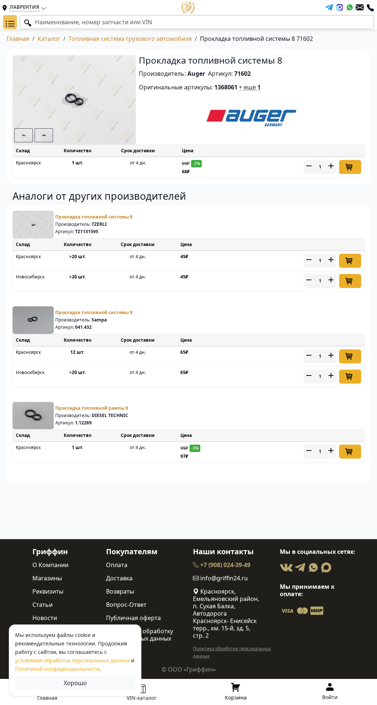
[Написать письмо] (360, 7)
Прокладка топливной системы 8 (94, 217)
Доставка (119, 578)
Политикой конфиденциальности (57, 668)
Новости (44, 618)
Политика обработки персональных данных (232, 652)
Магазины (47, 578)
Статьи (42, 605)
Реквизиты (47, 591)
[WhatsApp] (350, 7)
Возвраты (120, 591)
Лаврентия (24, 7)
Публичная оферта (133, 618)
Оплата (116, 565)
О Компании (50, 565)
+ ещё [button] (250, 87)
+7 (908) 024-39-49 (224, 565)
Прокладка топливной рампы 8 (91, 408)
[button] (10, 22)
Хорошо (75, 683)
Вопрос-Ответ (126, 605)
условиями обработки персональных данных (72, 660)
